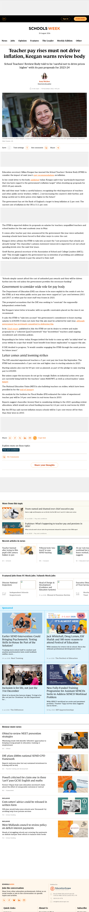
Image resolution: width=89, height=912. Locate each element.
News (4, 40)
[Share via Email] (30, 438)
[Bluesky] (14, 900)
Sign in (65, 19)
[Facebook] (9, 900)
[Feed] (4, 900)
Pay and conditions (11, 450)
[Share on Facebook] (15, 438)
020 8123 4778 (58, 898)
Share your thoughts (44, 465)
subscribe (80, 19)
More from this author (44, 84)
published (35, 180)
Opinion (22, 40)
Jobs (13, 40)
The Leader (48, 40)
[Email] (24, 900)
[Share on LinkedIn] (25, 438)
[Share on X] (20, 438)
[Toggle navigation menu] (4, 19)
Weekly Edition (65, 40)
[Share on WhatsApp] (10, 438)
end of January (27, 390)
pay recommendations (44, 175)
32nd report (12, 329)
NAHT (5, 382)
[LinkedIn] (19, 900)
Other (79, 40)
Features (34, 40)
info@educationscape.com (61, 901)
